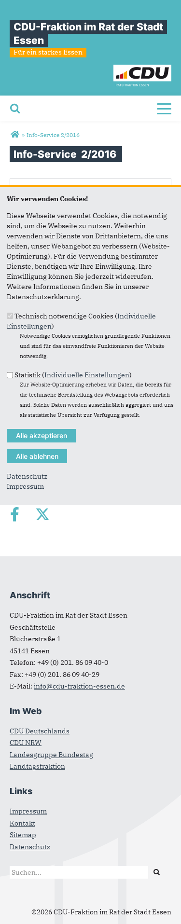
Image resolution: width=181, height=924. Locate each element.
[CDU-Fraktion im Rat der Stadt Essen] (15, 134)
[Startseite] (142, 69)
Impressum (25, 486)
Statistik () (73, 375)
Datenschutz (27, 476)
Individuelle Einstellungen (86, 375)
